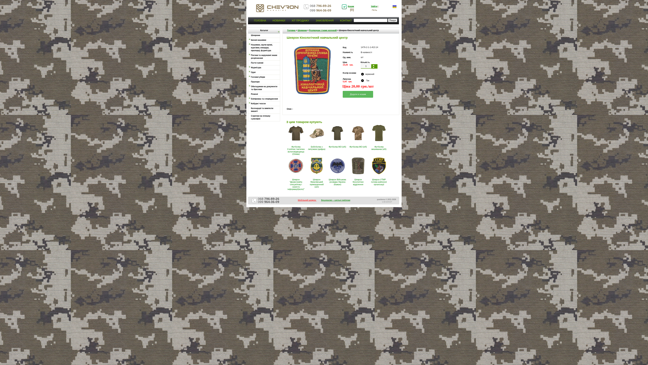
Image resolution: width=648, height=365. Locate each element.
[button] (358, 94)
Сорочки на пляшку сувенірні (260, 117)
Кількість (365, 62)
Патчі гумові (257, 63)
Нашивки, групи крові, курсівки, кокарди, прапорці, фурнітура (262, 48)
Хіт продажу (300, 20)
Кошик (351, 6)
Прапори (255, 82)
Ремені (254, 94)
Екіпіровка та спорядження (264, 99)
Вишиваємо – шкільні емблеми (335, 200)
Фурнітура (256, 67)
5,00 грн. (347, 81)
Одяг (253, 72)
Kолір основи (349, 73)
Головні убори (258, 77)
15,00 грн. (348, 65)
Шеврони (302, 30)
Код (344, 47)
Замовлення (325, 20)
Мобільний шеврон (307, 200)
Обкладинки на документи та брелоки (264, 88)
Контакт (346, 20)
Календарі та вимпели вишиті (262, 109)
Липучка (347, 79)
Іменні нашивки (258, 40)
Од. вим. (347, 57)
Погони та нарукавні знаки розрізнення (264, 56)
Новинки (279, 20)
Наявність (348, 52)
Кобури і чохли (258, 103)
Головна (260, 20)
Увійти (374, 6)
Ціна (345, 62)
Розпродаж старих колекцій (323, 30)
